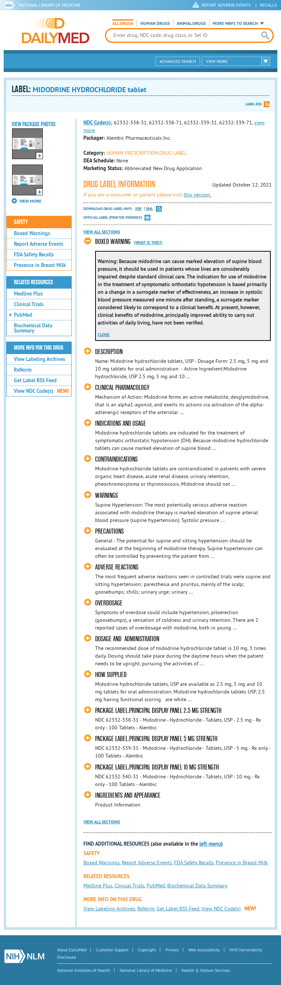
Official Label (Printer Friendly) (112, 217)
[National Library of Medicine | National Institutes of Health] (24, 956)
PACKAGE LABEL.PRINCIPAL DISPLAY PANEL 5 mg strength (156, 738)
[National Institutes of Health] (11, 5)
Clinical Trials (29, 304)
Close (103, 335)
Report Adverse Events (38, 244)
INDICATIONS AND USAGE (120, 423)
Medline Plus (28, 293)
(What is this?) (148, 242)
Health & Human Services (205, 970)
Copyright (147, 949)
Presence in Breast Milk (40, 265)
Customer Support (112, 949)
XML (149, 209)
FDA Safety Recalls (34, 254)
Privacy (172, 949)
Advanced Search (178, 61)
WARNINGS (106, 495)
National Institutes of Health (83, 970)
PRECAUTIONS (109, 531)
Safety (21, 222)
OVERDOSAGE (109, 603)
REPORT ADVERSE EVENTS (226, 5)
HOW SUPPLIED (111, 674)
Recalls (268, 5)
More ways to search (235, 23)
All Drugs (122, 23)
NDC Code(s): (97, 122)
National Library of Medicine (49, 5)
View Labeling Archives (39, 359)
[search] (265, 35)
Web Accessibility (204, 949)
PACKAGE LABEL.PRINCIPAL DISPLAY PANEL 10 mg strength (157, 767)
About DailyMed (71, 949)
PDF (138, 209)
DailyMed (55, 30)
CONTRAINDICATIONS (116, 459)
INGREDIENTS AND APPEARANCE (128, 795)
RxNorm (22, 369)
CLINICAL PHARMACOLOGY (122, 387)
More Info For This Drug (38, 347)
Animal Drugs (191, 23)
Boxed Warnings (32, 233)
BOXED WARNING (113, 241)
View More (217, 61)
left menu (210, 844)
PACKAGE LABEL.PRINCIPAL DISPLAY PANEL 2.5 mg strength (158, 710)
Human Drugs (155, 23)
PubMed (23, 315)
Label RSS (254, 104)
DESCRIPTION (109, 351)
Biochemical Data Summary (33, 328)
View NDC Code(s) (41, 391)
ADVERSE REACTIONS (116, 567)
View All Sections (101, 232)
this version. (197, 194)
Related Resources (33, 282)
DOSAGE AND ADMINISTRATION (127, 639)
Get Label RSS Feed (35, 380)
